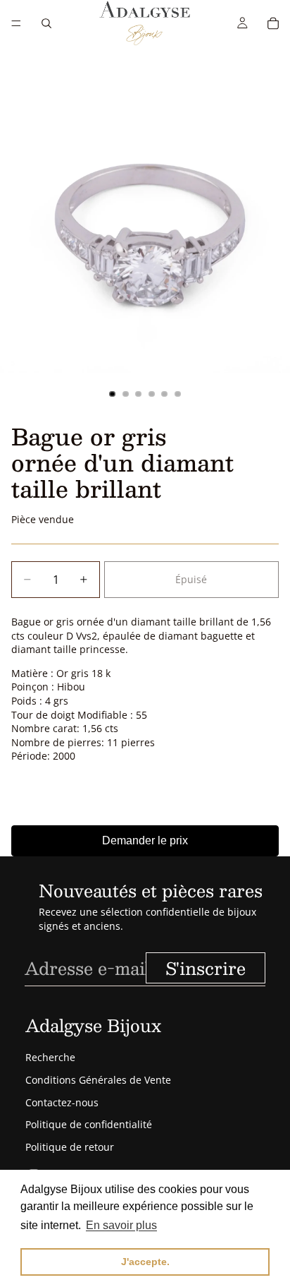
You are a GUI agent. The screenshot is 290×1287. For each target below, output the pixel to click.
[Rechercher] (46, 23)
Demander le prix (145, 840)
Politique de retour (69, 1147)
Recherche (50, 1057)
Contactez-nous (62, 1102)
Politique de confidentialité (88, 1124)
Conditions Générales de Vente (98, 1080)
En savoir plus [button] (121, 1225)
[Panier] (273, 23)
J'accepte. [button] (145, 1261)
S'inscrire (205, 968)
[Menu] (16, 23)
